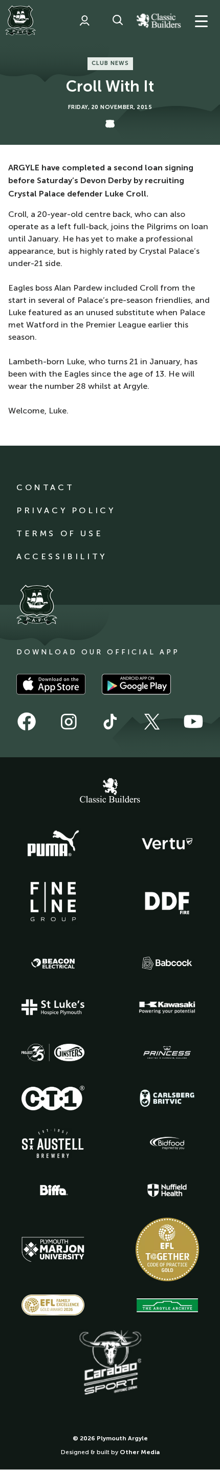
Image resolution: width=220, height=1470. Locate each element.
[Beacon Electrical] (53, 963)
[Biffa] (53, 1190)
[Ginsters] (53, 1052)
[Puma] (53, 844)
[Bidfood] (167, 1143)
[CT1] (53, 1098)
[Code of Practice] (167, 1249)
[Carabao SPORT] (110, 1363)
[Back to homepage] (20, 20)
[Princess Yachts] (167, 1052)
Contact (45, 487)
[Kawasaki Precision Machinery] (167, 1007)
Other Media (140, 1452)
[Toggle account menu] (84, 20)
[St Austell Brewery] (53, 1143)
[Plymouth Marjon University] (53, 1249)
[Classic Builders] (110, 791)
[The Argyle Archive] (167, 1305)
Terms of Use (59, 533)
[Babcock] (167, 963)
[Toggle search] (117, 20)
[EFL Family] (53, 1305)
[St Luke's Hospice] (53, 1007)
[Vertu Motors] (167, 843)
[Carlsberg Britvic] (167, 1098)
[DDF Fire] (167, 901)
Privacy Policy (65, 510)
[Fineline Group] (53, 901)
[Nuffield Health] (167, 1190)
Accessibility (61, 556)
